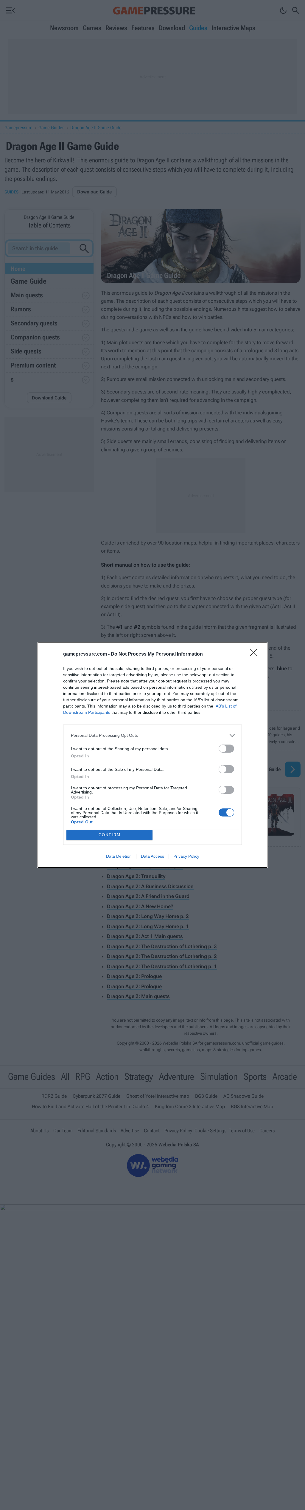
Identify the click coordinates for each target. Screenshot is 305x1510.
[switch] (226, 749)
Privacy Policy (186, 856)
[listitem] (152, 735)
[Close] (255, 654)
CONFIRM (110, 835)
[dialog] (152, 755)
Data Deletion (119, 856)
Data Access (152, 856)
